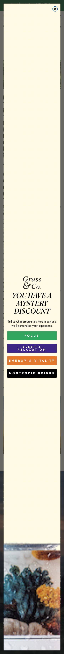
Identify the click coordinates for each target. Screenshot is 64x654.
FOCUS (32, 336)
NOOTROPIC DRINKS (32, 373)
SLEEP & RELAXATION (32, 348)
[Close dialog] (55, 8)
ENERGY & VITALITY (32, 361)
